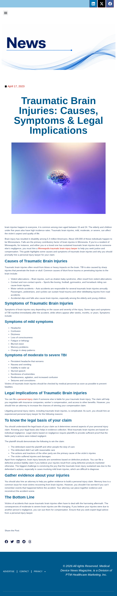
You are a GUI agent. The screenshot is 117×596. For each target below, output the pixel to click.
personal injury (25, 399)
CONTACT (24, 571)
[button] (5, 12)
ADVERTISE (8, 571)
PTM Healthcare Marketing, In (85, 574)
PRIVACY (38, 571)
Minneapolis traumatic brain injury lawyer (57, 248)
